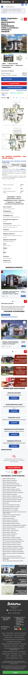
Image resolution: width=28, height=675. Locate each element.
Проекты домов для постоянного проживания (13, 527)
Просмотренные (7, 645)
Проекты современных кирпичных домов (12, 546)
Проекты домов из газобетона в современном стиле (13, 554)
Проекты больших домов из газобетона (12, 556)
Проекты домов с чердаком (9, 528)
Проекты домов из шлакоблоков (10, 521)
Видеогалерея (14, 653)
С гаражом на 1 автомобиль (9, 516)
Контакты (24, 653)
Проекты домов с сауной (8, 518)
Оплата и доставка (13, 63)
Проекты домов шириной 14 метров (11, 504)
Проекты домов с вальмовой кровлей (11, 514)
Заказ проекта (23, 643)
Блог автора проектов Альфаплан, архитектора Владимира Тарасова (14, 648)
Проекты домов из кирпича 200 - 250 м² (12, 490)
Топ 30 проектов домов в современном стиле (13, 541)
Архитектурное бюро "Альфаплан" (14, 607)
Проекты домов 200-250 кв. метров (11, 483)
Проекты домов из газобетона (10, 480)
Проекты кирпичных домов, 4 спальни (12, 544)
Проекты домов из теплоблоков (10, 520)
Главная (3, 633)
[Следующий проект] (15, 472)
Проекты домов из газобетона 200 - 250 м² (13, 497)
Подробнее (8, 285)
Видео (4, 63)
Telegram (14, 93)
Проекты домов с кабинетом (9, 532)
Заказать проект (14, 83)
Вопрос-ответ (19, 65)
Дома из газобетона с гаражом (10, 494)
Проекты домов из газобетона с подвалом (12, 549)
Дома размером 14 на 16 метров (10, 508)
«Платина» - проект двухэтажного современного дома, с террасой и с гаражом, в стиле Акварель (10, 342)
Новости (7, 655)
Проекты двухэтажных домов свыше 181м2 (13, 560)
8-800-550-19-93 (19, 618)
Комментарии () (7, 67)
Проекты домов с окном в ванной (10, 530)
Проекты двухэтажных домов (10, 482)
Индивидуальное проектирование (14, 641)
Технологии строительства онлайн (10, 651)
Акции (21, 657)
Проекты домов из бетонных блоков (11, 523)
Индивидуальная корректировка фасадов (10, 643)
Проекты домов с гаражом (9, 535)
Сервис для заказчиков (14, 388)
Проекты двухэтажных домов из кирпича (12, 485)
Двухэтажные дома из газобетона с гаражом (13, 548)
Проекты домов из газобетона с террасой (12, 539)
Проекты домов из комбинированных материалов (14, 525)
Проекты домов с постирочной (10, 534)
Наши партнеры (21, 651)
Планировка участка (21, 639)
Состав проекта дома (8, 65)
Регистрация (17, 612)
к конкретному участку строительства (14, 170)
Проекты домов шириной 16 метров (11, 506)
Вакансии (20, 655)
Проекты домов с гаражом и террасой (11, 537)
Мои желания (15, 645)
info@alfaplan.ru (6, 626)
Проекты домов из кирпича (9, 478)
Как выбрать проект (8, 637)
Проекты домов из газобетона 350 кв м (12, 542)
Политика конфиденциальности (12, 657)
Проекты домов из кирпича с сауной (11, 489)
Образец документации (8, 635)
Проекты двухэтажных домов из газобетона (13, 492)
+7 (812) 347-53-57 (20, 622)
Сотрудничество (13, 655)
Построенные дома (6, 653)
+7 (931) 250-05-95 (20, 619)
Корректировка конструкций (9, 639)
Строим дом (21, 645)
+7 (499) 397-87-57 (20, 624)
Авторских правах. (14, 663)
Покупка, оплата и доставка (20, 633)
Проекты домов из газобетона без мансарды (13, 551)
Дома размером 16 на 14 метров (10, 510)
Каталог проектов (10, 633)
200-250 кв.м (6, 503)
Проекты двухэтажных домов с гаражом (12, 499)
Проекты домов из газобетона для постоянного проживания (14, 558)
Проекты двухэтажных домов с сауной (12, 501)
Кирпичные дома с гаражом (9, 487)
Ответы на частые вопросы (19, 635)
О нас (20, 653)
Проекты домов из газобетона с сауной (12, 496)
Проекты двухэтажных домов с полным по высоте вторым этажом (14, 512)
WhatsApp (21, 93)
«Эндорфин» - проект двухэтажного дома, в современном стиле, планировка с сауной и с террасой (10, 292)
